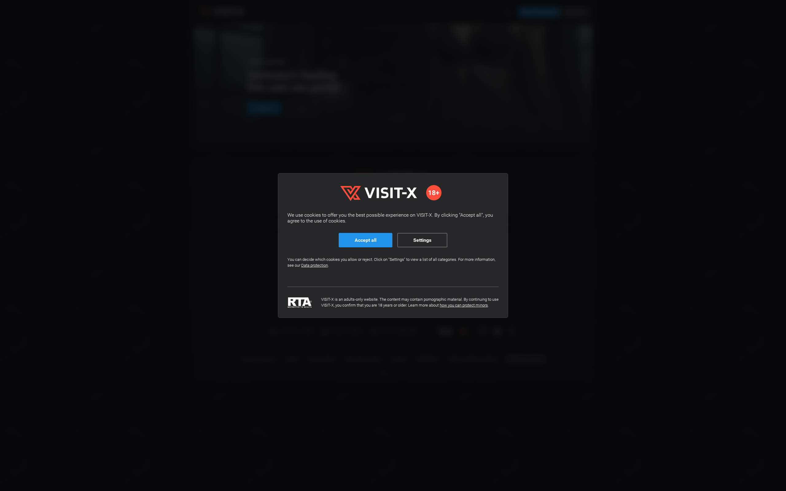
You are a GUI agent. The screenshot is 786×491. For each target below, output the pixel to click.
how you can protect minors (464, 305)
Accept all (365, 240)
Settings (422, 240)
